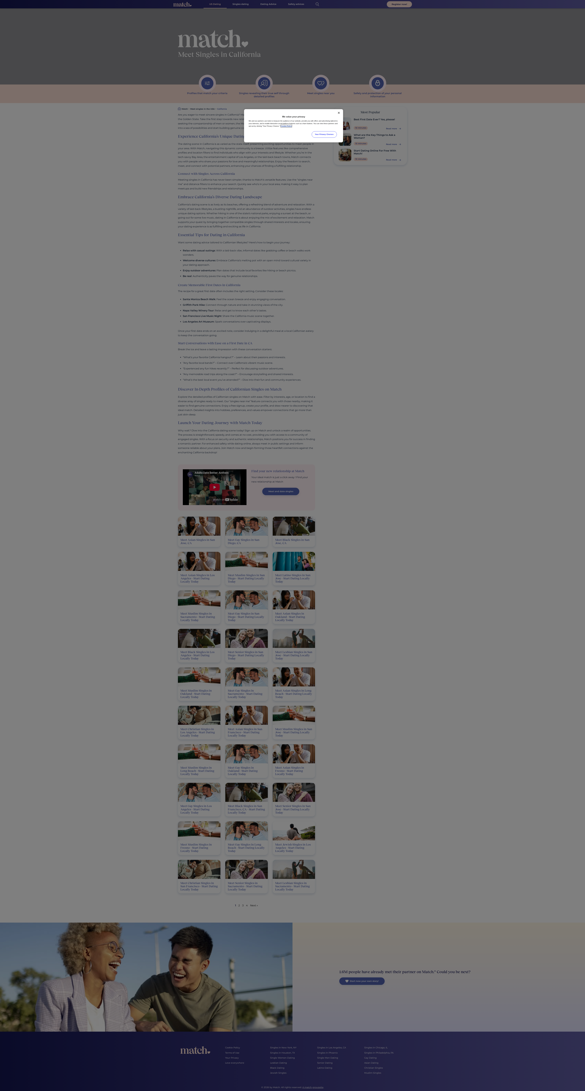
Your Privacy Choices (324, 134)
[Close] (338, 112)
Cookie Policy (286, 126)
